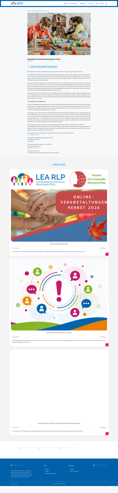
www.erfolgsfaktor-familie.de (33, 134)
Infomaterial (82, 3)
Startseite (29, 10)
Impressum (72, 469)
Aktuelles (65, 3)
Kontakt (102, 3)
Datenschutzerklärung (74, 471)
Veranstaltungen (73, 3)
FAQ (97, 3)
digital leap (64, 483)
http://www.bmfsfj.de (35, 147)
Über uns (91, 3)
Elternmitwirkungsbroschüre (50, 473)
